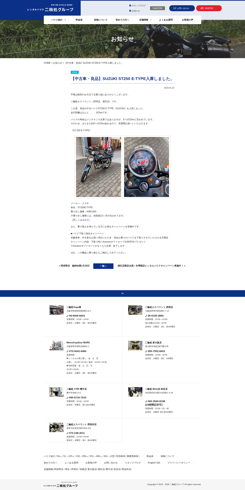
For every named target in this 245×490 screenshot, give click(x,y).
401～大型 (109, 456)
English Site (157, 8)
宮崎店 (83, 469)
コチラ (85, 220)
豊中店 (109, 469)
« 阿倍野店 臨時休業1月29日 (74, 266)
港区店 (101, 469)
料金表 (79, 20)
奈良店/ (118, 469)
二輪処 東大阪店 (153, 342)
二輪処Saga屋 (73, 307)
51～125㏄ (68, 456)
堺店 (67, 469)
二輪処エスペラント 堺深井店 (81, 424)
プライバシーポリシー (178, 462)
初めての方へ (122, 20)
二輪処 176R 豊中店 (76, 389)
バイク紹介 (49, 456)
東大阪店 (92, 469)
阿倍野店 (58, 469)
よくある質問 (166, 20)
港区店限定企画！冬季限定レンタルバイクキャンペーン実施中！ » (151, 266)
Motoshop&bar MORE (78, 342)
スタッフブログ (139, 5)
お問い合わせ (183, 8)
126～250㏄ (82, 456)
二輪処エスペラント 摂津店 (159, 307)
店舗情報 (48, 469)
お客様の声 (187, 20)
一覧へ (103, 266)
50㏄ (59, 456)
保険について (101, 20)
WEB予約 (209, 8)
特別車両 (120, 456)
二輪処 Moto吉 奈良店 (156, 389)
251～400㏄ (96, 456)
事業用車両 (132, 456)
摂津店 (74, 469)
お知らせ (136, 11)
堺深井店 (126, 469)
